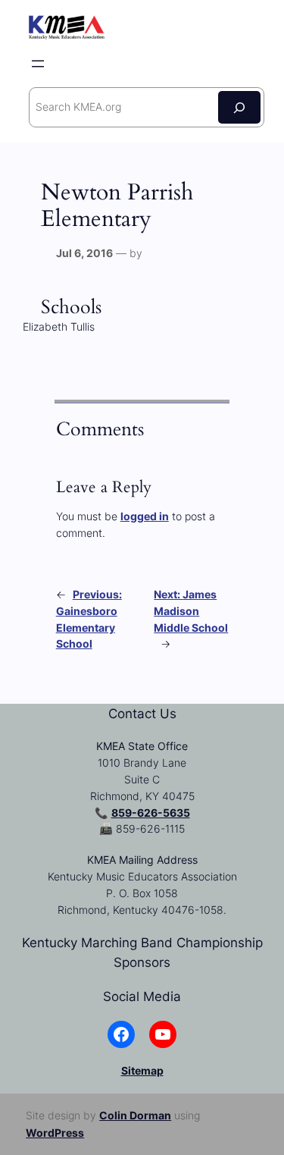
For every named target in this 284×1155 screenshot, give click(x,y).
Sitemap (142, 1070)
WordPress (55, 1132)
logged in (144, 516)
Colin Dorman (135, 1115)
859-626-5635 (150, 812)
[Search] (239, 107)
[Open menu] (38, 64)
